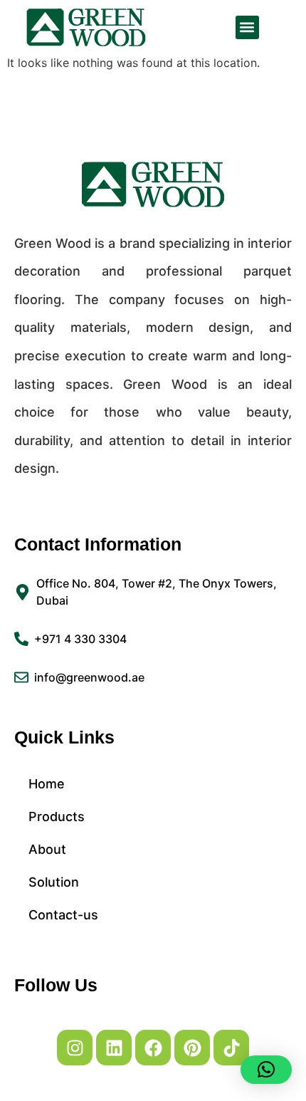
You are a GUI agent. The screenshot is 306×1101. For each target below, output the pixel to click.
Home (46, 783)
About (47, 849)
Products (56, 816)
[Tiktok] (231, 1047)
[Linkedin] (114, 1047)
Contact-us (63, 914)
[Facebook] (153, 1047)
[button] (247, 27)
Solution (53, 882)
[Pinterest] (192, 1047)
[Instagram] (75, 1047)
